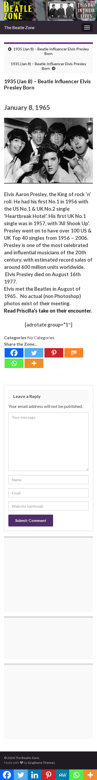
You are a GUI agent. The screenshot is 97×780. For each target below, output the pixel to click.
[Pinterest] (53, 353)
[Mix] (73, 353)
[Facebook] (14, 353)
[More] (34, 363)
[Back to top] (85, 768)
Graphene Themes (41, 763)
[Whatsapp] (14, 363)
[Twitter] (34, 353)
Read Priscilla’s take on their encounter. (48, 311)
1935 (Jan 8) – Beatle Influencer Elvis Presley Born (51, 51)
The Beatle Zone (19, 27)
